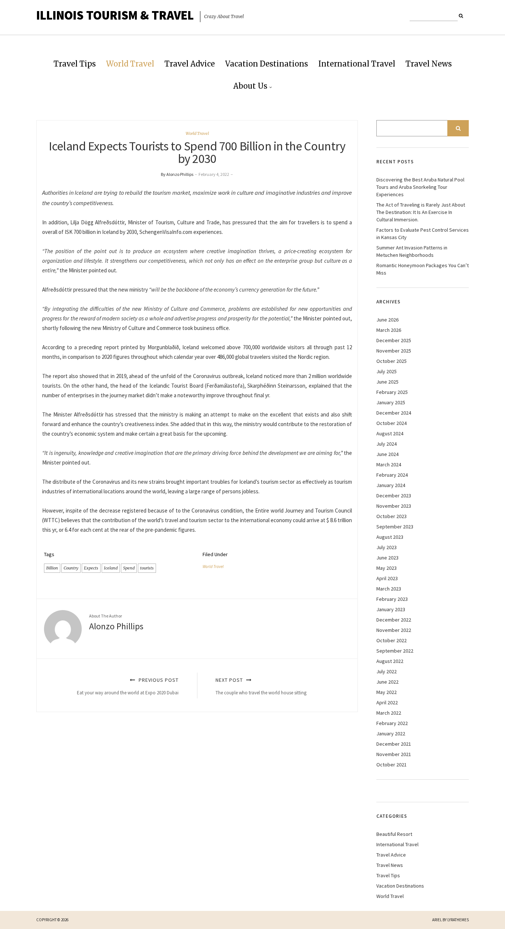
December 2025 (393, 340)
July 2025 (386, 371)
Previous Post (128, 686)
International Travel (356, 63)
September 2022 (394, 650)
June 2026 (387, 319)
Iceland (111, 568)
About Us (250, 86)
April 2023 (387, 578)
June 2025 (387, 381)
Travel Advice (190, 63)
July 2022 (386, 671)
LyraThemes (458, 919)
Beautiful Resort (394, 834)
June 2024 (387, 454)
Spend (129, 568)
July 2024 (386, 443)
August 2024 (389, 433)
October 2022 (391, 640)
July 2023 (386, 547)
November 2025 (393, 350)
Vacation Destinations (266, 63)
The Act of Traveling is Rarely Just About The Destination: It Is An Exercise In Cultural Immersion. (420, 212)
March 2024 (388, 464)
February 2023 (392, 599)
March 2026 (388, 330)
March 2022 (388, 712)
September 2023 (394, 526)
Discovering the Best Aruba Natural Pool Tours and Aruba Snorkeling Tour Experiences (420, 187)
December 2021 (393, 744)
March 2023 (388, 588)
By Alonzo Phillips (177, 174)
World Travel (130, 63)
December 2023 (393, 495)
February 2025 (392, 392)
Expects (91, 568)
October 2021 (391, 764)
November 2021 (393, 754)
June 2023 (387, 557)
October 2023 (391, 516)
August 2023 (389, 537)
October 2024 (391, 423)
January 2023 (390, 609)
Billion (52, 568)
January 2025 (390, 402)
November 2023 (393, 506)
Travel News (429, 63)
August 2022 (389, 661)
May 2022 (386, 692)
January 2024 (390, 485)
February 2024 (392, 475)
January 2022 (390, 733)
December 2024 (393, 412)
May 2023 (386, 568)
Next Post (261, 686)
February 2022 (392, 723)
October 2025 (391, 361)
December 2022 (393, 619)
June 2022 (387, 681)
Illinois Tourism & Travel (115, 15)
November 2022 (393, 630)
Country (71, 568)
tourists (147, 568)
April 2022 (387, 702)
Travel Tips (75, 63)
